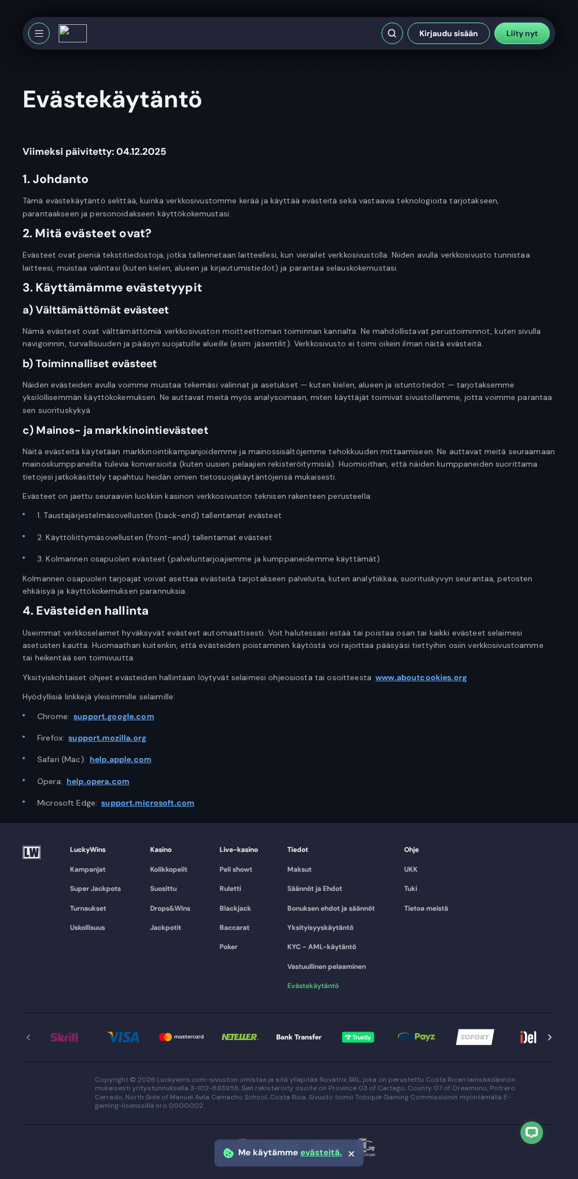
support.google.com (113, 716)
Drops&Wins (170, 908)
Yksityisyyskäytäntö (320, 928)
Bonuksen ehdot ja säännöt (331, 908)
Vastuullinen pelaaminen (326, 967)
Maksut (299, 869)
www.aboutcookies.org (421, 677)
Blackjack (235, 908)
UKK (411, 869)
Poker (229, 947)
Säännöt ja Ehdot (314, 889)
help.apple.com (120, 759)
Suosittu (163, 889)
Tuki (410, 889)
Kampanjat (88, 869)
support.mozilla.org (107, 738)
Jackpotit (165, 928)
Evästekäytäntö (313, 986)
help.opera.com (98, 781)
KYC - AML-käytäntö (321, 947)
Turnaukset (88, 908)
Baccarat (234, 928)
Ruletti (230, 889)
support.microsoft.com (147, 803)
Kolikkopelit (168, 869)
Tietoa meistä (426, 908)
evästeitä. (321, 1152)
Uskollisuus (87, 928)
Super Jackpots (95, 889)
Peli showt (236, 869)
